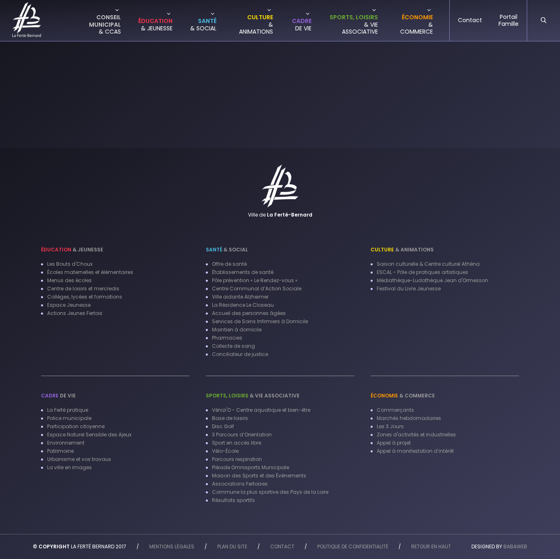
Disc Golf (223, 426)
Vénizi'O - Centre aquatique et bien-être (261, 409)
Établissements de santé (242, 272)
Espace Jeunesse (69, 304)
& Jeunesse (72, 249)
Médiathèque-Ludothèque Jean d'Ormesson (432, 280)
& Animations (402, 249)
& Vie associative (253, 395)
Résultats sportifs (233, 500)
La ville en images (69, 467)
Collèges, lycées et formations (84, 296)
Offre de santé (229, 263)
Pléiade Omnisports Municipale (250, 467)
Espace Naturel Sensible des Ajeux (89, 434)
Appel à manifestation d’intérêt (415, 450)
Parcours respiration (237, 459)
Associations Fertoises (240, 483)
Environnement (65, 442)
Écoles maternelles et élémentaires (90, 272)
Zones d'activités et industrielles (416, 434)
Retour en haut (431, 546)
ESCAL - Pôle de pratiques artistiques (422, 272)
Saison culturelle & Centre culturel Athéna (428, 263)
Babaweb (515, 546)
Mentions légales (171, 546)
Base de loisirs (230, 418)
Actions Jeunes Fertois (74, 313)
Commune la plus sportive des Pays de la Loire (270, 491)
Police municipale (69, 418)
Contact (282, 546)
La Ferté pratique (67, 409)
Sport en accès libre (236, 442)
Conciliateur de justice (240, 354)
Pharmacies (227, 337)
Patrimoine (60, 450)
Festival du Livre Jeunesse (409, 288)
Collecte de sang (233, 345)
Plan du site (232, 546)
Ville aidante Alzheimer (240, 296)
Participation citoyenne (76, 426)
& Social (227, 249)
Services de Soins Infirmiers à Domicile (260, 321)
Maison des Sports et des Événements (259, 475)
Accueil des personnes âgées (249, 313)
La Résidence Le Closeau (243, 304)
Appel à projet (394, 442)
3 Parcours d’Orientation (242, 434)
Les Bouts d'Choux (70, 263)
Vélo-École (225, 450)
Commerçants (395, 409)
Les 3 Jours (390, 426)
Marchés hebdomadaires (409, 418)
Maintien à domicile (237, 329)
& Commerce (403, 395)
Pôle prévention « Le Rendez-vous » (255, 280)
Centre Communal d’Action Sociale (256, 288)
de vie (58, 395)
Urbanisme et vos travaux (79, 459)
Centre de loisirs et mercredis (83, 288)
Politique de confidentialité (352, 546)
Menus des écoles (69, 280)
